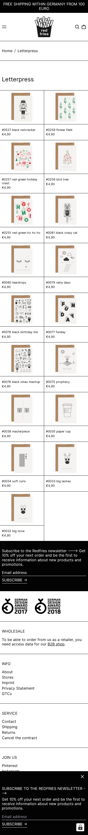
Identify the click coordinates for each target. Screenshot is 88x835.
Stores (7, 677)
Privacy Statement (18, 688)
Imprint (8, 682)
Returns (8, 732)
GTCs (7, 693)
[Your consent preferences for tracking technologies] (80, 827)
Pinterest (10, 765)
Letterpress (28, 50)
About (7, 671)
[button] (77, 27)
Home (7, 50)
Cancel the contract (19, 737)
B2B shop (56, 644)
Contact (9, 721)
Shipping (9, 726)
